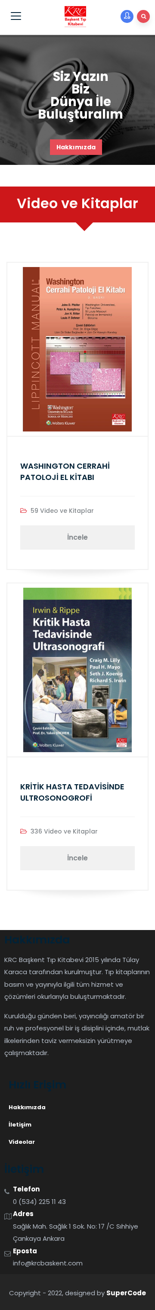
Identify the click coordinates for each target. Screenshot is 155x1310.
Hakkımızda (76, 147)
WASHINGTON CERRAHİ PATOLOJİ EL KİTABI (65, 471)
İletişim (20, 1124)
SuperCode (126, 1292)
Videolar (22, 1142)
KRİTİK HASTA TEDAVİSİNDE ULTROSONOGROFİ (72, 792)
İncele (77, 537)
